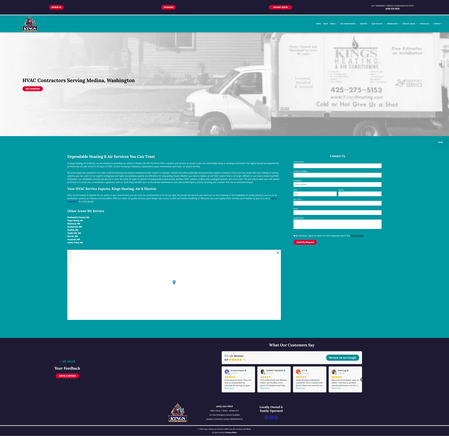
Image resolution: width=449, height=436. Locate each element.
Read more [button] (229, 388)
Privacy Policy (357, 235)
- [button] (70, 255)
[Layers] (277, 252)
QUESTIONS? (298, 218)
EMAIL (296, 209)
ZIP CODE (297, 199)
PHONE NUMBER (300, 171)
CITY (295, 190)
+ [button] (70, 252)
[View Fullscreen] (70, 260)
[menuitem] (318, 23)
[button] (222, 379)
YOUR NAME (298, 162)
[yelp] (271, 417)
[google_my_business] (276, 417)
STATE (341, 190)
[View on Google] (227, 371)
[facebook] (266, 417)
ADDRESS (297, 181)
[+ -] (174, 285)
